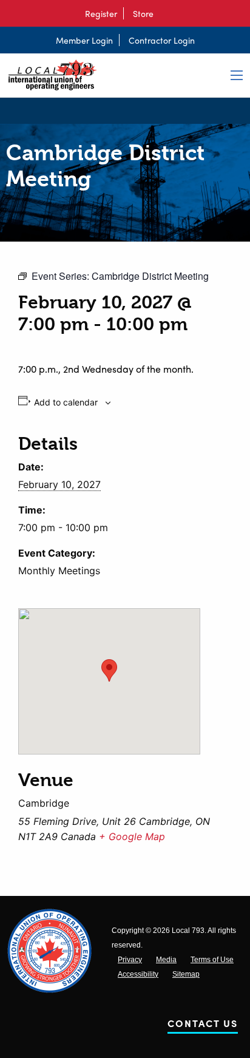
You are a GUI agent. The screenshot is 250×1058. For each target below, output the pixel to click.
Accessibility (138, 974)
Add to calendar (66, 402)
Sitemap (186, 974)
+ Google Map (132, 836)
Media (166, 959)
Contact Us (202, 1025)
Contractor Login (162, 40)
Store (143, 13)
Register (101, 13)
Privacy (130, 959)
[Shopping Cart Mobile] (166, 13)
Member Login (84, 40)
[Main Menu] (237, 75)
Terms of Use (212, 959)
